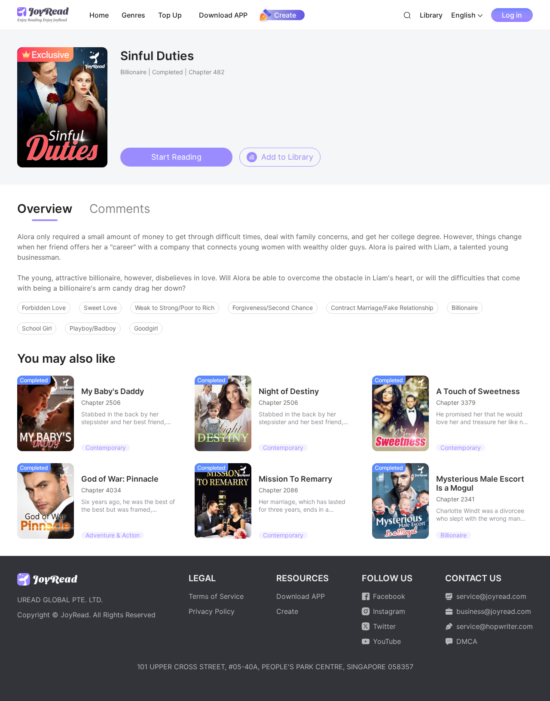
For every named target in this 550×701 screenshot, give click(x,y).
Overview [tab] (44, 209)
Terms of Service (216, 596)
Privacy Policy (212, 611)
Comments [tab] (119, 209)
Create (285, 15)
